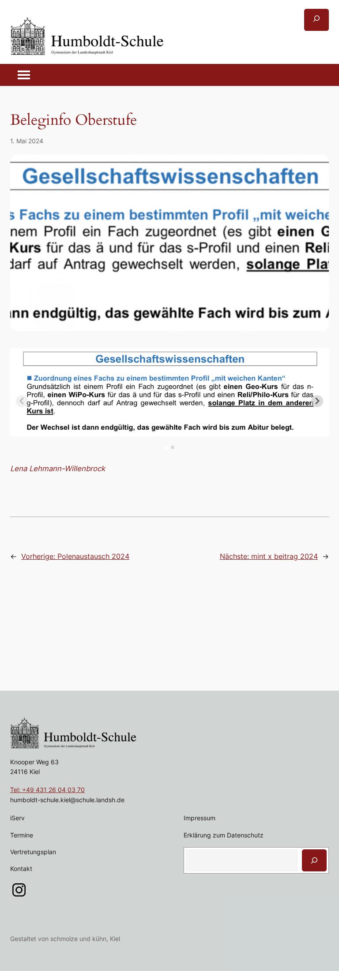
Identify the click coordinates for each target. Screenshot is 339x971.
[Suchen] (314, 860)
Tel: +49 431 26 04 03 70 (47, 789)
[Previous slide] (22, 401)
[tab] (166, 447)
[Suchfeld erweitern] (316, 20)
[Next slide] (317, 401)
